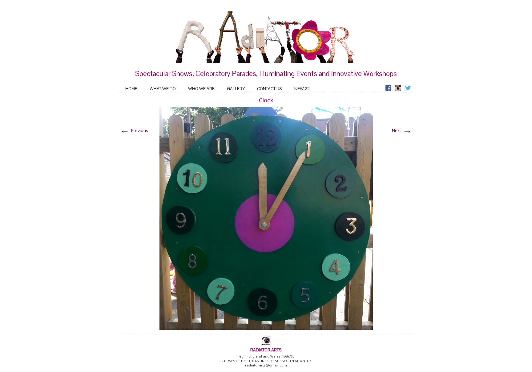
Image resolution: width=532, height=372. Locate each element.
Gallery (236, 88)
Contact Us (269, 88)
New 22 (302, 88)
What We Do (163, 88)
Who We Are (201, 88)
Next (402, 130)
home (131, 88)
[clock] (266, 218)
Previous (134, 130)
